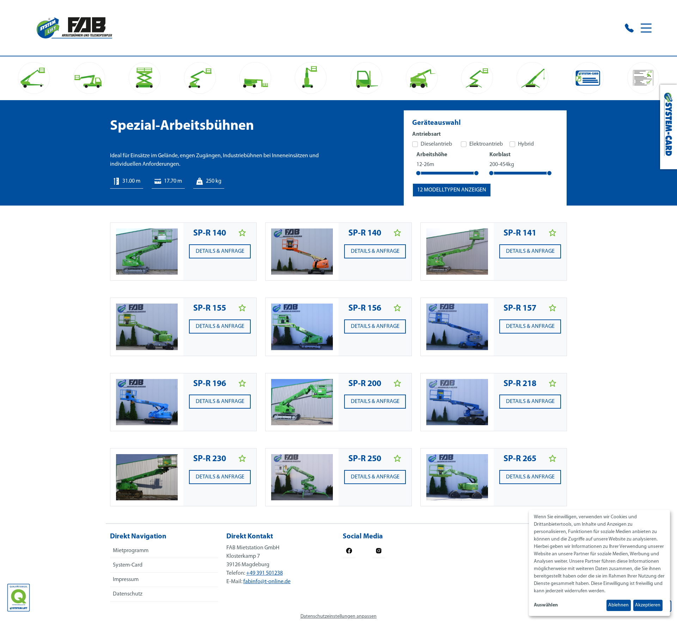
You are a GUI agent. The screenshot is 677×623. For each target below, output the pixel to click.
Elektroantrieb (486, 144)
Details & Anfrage (220, 251)
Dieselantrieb (436, 144)
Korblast (500, 155)
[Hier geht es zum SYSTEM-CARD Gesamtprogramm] (668, 127)
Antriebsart (426, 134)
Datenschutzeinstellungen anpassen (338, 616)
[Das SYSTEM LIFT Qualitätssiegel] (18, 597)
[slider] (418, 173)
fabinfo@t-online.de (267, 582)
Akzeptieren (647, 605)
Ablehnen (618, 605)
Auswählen (546, 605)
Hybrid (526, 144)
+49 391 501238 (264, 573)
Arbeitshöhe (431, 155)
